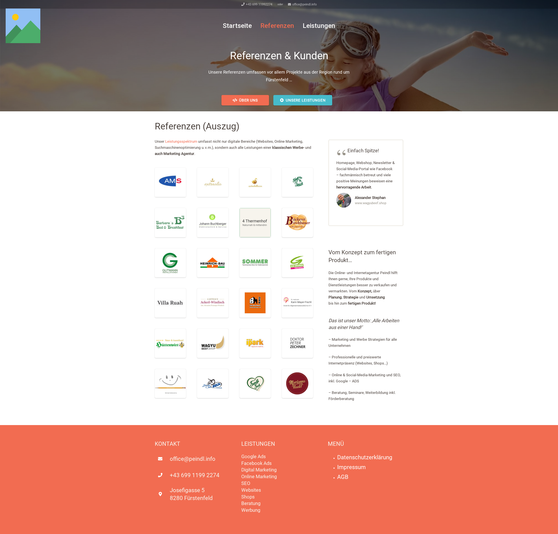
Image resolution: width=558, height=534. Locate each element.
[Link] (23, 25)
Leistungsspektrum (181, 141)
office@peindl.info (192, 459)
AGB (342, 477)
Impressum (351, 467)
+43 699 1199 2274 (194, 475)
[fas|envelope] (162, 458)
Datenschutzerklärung (364, 457)
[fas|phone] (162, 475)
